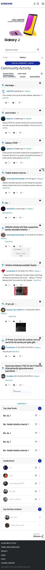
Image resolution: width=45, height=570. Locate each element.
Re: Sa (6, 415)
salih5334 (10, 91)
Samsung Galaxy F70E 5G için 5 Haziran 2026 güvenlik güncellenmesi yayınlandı (23, 368)
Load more (21, 404)
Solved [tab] (22, 77)
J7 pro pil (9, 304)
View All (22, 408)
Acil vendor (10, 113)
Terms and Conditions (10, 547)
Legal (3, 555)
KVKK (3, 559)
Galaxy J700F (11, 143)
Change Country (8, 563)
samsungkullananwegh (15, 179)
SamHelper (10, 347)
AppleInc (9, 119)
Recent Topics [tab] (8, 74)
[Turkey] (6, 3)
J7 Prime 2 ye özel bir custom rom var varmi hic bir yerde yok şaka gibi (22, 341)
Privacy (4, 551)
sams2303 (10, 209)
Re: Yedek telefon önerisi (15, 424)
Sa (6, 203)
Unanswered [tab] (35, 77)
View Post (26, 158)
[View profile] (3, 91)
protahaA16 (10, 271)
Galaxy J (28, 91)
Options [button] (38, 58)
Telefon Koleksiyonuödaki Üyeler (21, 265)
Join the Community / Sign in (23, 63)
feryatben (10, 376)
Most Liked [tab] (22, 74)
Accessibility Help (8, 543)
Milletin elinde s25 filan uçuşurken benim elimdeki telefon (21, 228)
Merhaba (9, 85)
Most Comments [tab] (9, 77)
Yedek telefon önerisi (15, 173)
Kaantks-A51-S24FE (14, 310)
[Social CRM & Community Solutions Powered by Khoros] (38, 536)
